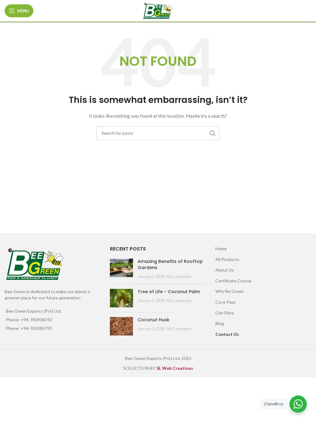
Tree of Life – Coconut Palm (169, 292)
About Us (224, 269)
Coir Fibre (224, 312)
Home (221, 248)
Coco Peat (225, 302)
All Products (227, 259)
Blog (219, 323)
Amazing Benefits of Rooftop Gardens (170, 264)
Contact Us (227, 334)
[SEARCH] (213, 133)
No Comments (179, 276)
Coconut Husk (153, 320)
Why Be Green (229, 291)
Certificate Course (233, 280)
